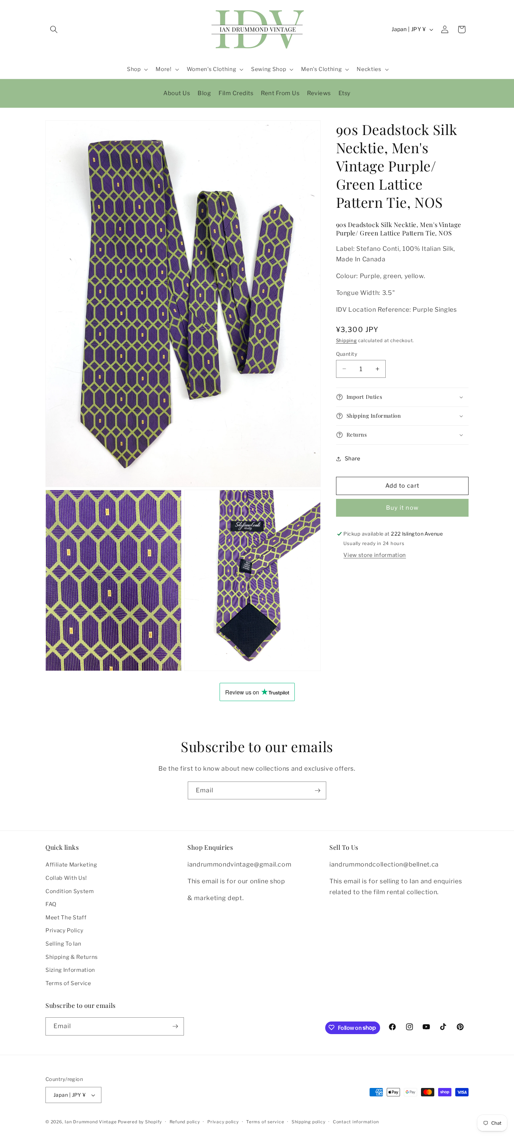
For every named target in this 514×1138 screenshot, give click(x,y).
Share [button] (352, 458)
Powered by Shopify (140, 1121)
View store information (374, 555)
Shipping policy (309, 1121)
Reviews (319, 93)
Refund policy (185, 1121)
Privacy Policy (64, 930)
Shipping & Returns (71, 956)
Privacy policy (223, 1121)
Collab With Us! (66, 878)
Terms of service (265, 1121)
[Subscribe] (317, 791)
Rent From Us (280, 93)
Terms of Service (68, 983)
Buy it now (402, 507)
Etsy (344, 93)
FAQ (51, 904)
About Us (176, 93)
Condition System (69, 891)
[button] (53, 29)
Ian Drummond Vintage (90, 1121)
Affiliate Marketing (71, 864)
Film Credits (236, 93)
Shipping (346, 340)
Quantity (347, 354)
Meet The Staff (65, 917)
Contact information (356, 1121)
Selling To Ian (63, 943)
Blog (204, 93)
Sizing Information (70, 970)
